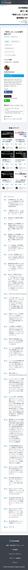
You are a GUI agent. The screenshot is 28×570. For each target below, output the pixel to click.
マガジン (15, 562)
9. (6, 275)
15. (7, 348)
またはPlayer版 (14, 98)
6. (6, 245)
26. (7, 509)
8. (6, 264)
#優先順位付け (15, 41)
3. (6, 218)
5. (6, 235)
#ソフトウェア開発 (10, 55)
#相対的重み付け (9, 48)
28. (7, 527)
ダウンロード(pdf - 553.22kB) (14, 119)
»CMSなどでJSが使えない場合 (16, 105)
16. (7, 361)
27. (7, 521)
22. (7, 467)
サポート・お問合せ (15, 558)
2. (6, 211)
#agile (6, 41)
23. (7, 478)
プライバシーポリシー (15, 554)
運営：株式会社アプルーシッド (15, 545)
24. (7, 489)
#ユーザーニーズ (9, 52)
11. (7, 298)
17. (7, 373)
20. (7, 420)
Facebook (9, 92)
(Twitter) (8, 96)
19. (7, 397)
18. (7, 379)
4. (6, 224)
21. (7, 446)
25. (7, 498)
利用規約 (15, 550)
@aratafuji (6, 73)
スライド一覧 (8, 76)
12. (7, 314)
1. (6, 200)
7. (6, 255)
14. (7, 339)
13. (7, 326)
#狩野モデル (8, 45)
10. (7, 294)
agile (7, 144)
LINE (8, 100)
